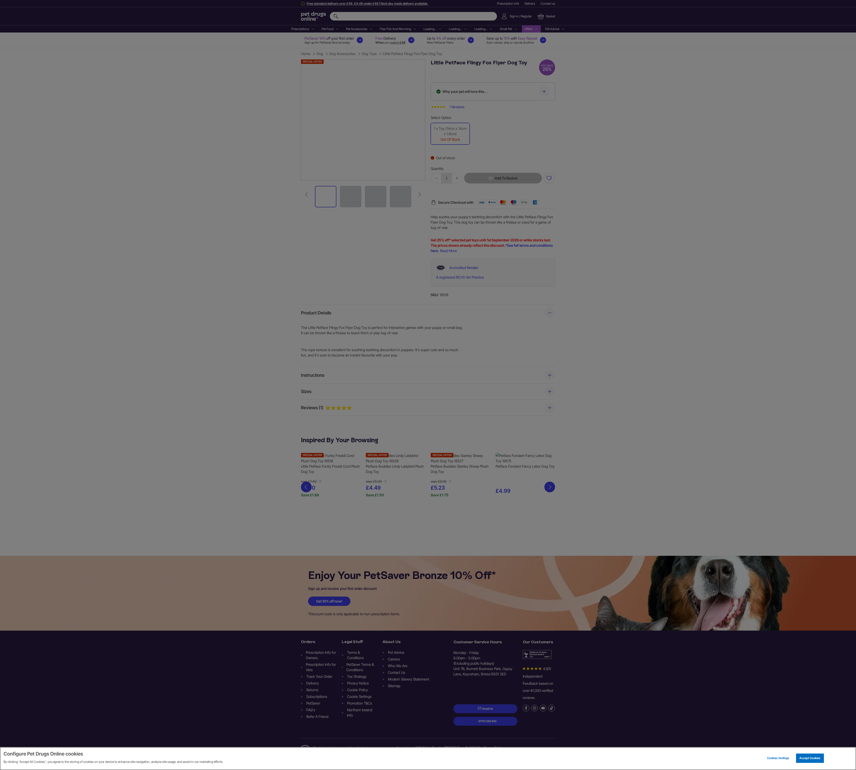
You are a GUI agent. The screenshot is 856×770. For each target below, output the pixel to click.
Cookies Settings (778, 758)
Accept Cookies (809, 758)
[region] (428, 758)
